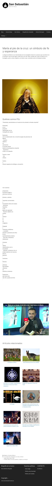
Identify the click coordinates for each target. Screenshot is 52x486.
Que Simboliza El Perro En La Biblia (31, 362)
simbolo (21, 456)
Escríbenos (39, 468)
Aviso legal (27, 468)
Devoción (8, 456)
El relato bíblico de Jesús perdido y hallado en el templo (16, 459)
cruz (5, 456)
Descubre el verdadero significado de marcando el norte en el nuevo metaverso (11, 385)
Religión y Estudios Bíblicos (10, 455)
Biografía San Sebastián (28, 32)
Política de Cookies (29, 473)
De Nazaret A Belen (12, 362)
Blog (2, 32)
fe (16, 456)
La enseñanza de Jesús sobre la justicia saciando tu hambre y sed (10, 425)
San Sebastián (19, 4)
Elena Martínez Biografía (6, 468)
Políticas (3, 35)
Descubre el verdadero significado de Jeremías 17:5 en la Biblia (31, 425)
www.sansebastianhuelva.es (7, 480)
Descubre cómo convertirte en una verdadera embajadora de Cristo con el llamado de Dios (31, 405)
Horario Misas (9, 32)
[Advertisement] (26, 20)
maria (18, 456)
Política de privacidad (30, 471)
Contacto (48, 32)
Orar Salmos (17, 32)
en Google (12, 404)
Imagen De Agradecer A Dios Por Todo (30, 384)
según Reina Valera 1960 (12, 445)
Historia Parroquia (40, 32)
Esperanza (13, 456)
